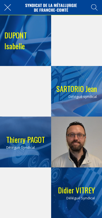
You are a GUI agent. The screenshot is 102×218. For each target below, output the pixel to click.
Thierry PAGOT (25, 139)
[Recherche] (94, 7)
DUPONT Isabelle (15, 40)
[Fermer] (7, 7)
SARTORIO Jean (76, 88)
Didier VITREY (76, 190)
